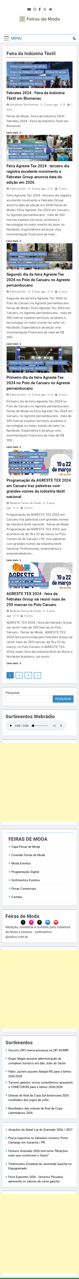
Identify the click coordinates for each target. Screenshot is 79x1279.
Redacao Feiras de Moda (25, 503)
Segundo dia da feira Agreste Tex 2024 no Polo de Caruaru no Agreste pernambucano (38, 280)
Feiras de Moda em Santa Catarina (32, 78)
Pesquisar (12, 693)
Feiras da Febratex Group (26, 72)
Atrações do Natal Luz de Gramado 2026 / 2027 (40, 1130)
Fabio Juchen (18, 189)
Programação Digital (25, 872)
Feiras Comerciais (23, 889)
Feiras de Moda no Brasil (26, 84)
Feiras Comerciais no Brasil (28, 66)
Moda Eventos (21, 863)
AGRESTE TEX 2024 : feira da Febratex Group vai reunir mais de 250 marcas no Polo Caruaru (35, 599)
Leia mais (12, 132)
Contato (16, 897)
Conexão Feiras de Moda (28, 855)
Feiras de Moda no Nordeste (28, 157)
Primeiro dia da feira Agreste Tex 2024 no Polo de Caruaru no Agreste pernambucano (38, 383)
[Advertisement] (39, 782)
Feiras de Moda (56, 72)
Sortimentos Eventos (25, 880)
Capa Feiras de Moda (25, 847)
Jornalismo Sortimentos (24, 104)
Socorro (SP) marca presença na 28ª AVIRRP (38, 1050)
